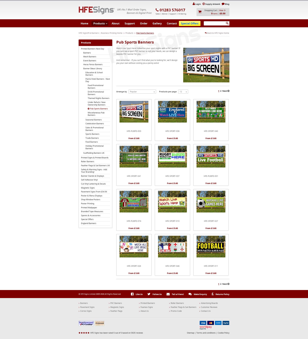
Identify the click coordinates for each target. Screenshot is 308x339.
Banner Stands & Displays (92, 176)
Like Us (139, 294)
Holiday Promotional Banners (95, 147)
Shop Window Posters (90, 199)
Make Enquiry (200, 294)
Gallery (157, 23)
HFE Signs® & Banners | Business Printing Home (100, 33)
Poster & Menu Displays (91, 195)
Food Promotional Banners (95, 86)
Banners (87, 52)
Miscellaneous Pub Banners (96, 114)
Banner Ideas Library (92, 68)
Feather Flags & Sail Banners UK (95, 165)
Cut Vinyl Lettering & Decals (93, 183)
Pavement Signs (87, 307)
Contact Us (206, 311)
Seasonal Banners (94, 119)
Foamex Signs (147, 307)
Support (130, 23)
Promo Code (176, 311)
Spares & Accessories (90, 215)
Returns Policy (222, 294)
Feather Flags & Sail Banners (183, 307)
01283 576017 (172, 10)
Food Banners (92, 142)
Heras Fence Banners (93, 64)
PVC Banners (116, 303)
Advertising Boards (209, 303)
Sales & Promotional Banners (95, 129)
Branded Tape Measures (92, 211)
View (221, 10)
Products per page (168, 91)
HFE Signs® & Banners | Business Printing (97, 10)
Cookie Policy (223, 332)
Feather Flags (116, 311)
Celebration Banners (95, 123)
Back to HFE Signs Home (218, 33)
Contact (172, 23)
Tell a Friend (177, 294)
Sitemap (190, 332)
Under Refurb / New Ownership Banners (96, 103)
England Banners (88, 223)
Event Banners (89, 60)
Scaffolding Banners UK (93, 153)
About (116, 23)
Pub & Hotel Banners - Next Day (98, 80)
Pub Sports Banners (99, 108)
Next (224, 91)
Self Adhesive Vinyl (89, 179)
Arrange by (121, 91)
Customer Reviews (209, 307)
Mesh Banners (89, 56)
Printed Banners (148, 303)
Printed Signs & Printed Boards (94, 157)
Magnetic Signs (88, 187)
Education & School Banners (94, 73)
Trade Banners (92, 138)
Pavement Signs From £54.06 (94, 191)
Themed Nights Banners (98, 98)
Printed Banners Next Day (92, 48)
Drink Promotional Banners (96, 93)
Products (99, 23)
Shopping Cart (210, 10)
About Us (145, 311)
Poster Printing (87, 203)
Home (84, 23)
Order (143, 23)
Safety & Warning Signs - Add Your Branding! (94, 170)
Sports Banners (92, 134)
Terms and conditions (206, 332)
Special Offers (189, 23)
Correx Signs (86, 311)
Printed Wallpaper (89, 207)
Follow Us (157, 294)
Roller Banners (87, 161)
